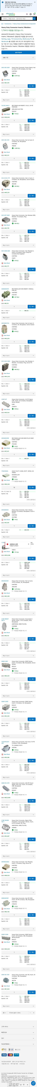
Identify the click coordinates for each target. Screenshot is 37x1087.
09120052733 (5, 323)
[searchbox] (17, 18)
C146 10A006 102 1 (5, 821)
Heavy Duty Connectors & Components (24, 23)
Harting (3, 39)
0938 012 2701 (5, 783)
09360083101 (5, 289)
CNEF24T (4, 399)
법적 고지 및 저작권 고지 (18, 1061)
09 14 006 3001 (5, 251)
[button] (2, 14)
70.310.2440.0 (5, 105)
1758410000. (4, 471)
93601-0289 (4, 934)
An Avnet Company (6, 1073)
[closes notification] (35, 2)
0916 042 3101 (5, 974)
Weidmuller (5, 41)
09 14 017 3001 (5, 215)
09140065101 (5, 510)
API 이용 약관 (14, 1063)
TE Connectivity (16, 39)
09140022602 (5, 862)
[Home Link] (14, 14)
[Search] (34, 18)
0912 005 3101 (5, 140)
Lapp (8, 39)
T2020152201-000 (5, 742)
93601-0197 (4, 661)
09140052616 (5, 438)
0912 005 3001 (5, 67)
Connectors (8, 23)
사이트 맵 (21, 1063)
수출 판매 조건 (5, 1063)
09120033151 (5, 581)
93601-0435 (4, 701)
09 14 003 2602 (5, 361)
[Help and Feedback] (33, 1083)
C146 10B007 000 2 (5, 619)
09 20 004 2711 (5, 178)
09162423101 (5, 898)
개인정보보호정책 (6, 1061)
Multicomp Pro (28, 39)
